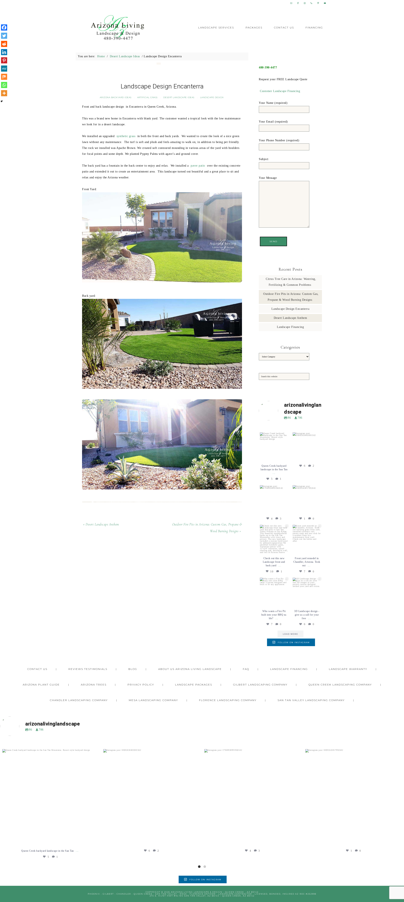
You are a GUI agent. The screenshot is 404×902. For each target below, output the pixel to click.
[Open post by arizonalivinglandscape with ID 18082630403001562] (307, 446)
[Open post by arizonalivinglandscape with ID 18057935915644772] (274, 539)
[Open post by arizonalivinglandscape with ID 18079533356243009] (274, 446)
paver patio (198, 165)
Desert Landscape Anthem (290, 317)
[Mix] (4, 77)
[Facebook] (4, 27)
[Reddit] (4, 44)
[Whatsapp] (4, 85)
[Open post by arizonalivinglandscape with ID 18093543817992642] (307, 499)
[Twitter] (4, 36)
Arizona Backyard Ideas (116, 97)
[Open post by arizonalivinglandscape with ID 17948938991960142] (274, 499)
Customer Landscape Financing (280, 91)
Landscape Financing (290, 327)
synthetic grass (126, 136)
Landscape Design (212, 97)
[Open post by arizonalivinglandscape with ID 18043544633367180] (307, 592)
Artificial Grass (147, 97)
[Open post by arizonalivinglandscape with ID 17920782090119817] (307, 539)
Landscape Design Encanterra (290, 308)
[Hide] (1, 101)
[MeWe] (4, 68)
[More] (4, 93)
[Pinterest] (4, 60)
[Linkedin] (4, 52)
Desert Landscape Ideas (178, 97)
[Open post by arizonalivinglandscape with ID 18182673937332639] (274, 592)
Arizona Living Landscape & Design (118, 28)
